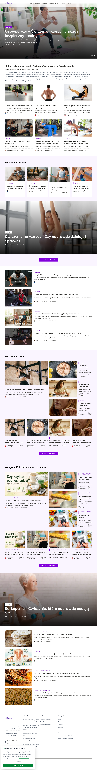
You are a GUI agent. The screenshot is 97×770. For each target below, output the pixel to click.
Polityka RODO (40, 760)
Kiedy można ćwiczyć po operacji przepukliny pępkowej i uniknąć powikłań (31, 727)
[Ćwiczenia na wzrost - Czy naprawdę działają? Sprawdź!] (48, 227)
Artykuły (25, 716)
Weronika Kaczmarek (10, 244)
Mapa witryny (58, 760)
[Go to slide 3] (94, 55)
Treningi (69, 3)
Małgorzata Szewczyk (10, 616)
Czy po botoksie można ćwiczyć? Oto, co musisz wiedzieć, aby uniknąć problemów (31, 720)
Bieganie (63, 3)
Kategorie (61, 716)
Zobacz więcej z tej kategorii (47, 260)
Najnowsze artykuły (35, 3)
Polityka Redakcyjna (49, 760)
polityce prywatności (24, 758)
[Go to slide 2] (92, 55)
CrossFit (57, 3)
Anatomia (51, 3)
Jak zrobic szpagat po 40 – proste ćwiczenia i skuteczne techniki (30, 733)
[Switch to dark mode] (90, 3)
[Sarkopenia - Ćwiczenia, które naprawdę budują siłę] (48, 599)
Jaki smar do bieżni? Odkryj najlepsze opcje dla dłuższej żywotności (29, 740)
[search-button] (87, 3)
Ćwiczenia (44, 3)
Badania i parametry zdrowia (65, 738)
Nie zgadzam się (18, 761)
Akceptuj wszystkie (18, 765)
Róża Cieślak (8, 45)
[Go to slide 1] (91, 55)
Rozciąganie (61, 727)
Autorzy (43, 716)
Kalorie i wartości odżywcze (13, 497)
